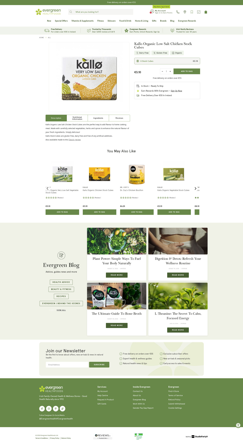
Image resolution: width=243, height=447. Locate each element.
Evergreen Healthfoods (48, 435)
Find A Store (173, 391)
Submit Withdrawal (176, 404)
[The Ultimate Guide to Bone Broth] (116, 296)
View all (61, 310)
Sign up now (176, 91)
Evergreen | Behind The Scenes (61, 303)
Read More (117, 275)
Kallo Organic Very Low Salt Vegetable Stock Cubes (62, 191)
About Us (137, 395)
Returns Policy (66, 438)
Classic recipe (74, 140)
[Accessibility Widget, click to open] (238, 425)
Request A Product (105, 400)
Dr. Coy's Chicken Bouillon (131, 190)
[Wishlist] (191, 12)
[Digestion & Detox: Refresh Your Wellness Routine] (178, 241)
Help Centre (102, 395)
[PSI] (138, 439)
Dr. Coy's (124, 187)
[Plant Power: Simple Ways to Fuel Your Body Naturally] (116, 241)
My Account (102, 391)
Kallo (48, 187)
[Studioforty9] (197, 437)
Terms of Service (175, 395)
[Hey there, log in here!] (152, 11)
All (49, 37)
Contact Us (138, 391)
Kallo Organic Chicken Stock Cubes (98, 190)
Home (41, 37)
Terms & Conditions (41, 438)
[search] (70, 12)
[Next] (195, 188)
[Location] (184, 12)
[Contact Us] (177, 12)
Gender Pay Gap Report (143, 408)
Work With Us (139, 404)
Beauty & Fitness (61, 289)
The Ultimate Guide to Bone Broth (117, 314)
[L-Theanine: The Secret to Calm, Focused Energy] (178, 296)
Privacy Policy (54, 438)
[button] (62, 198)
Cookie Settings (175, 408)
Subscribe (99, 365)
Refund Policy (174, 400)
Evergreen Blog (139, 400)
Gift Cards (101, 404)
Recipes (61, 296)
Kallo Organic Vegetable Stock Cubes (173, 190)
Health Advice (61, 282)
